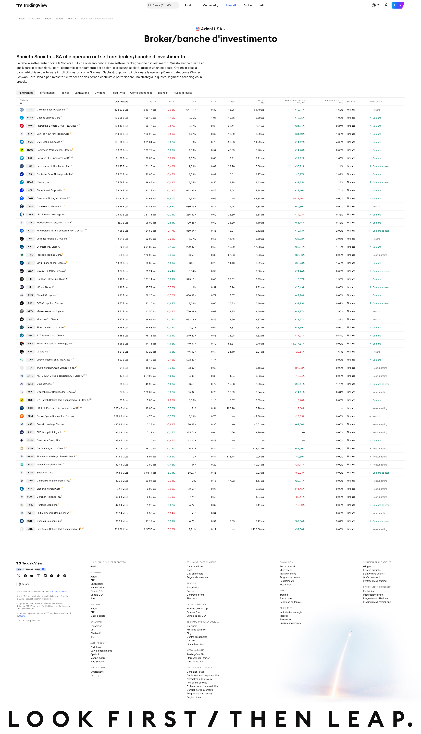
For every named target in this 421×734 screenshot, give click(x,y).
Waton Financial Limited (49, 464)
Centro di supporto (197, 636)
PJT (30, 335)
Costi (189, 570)
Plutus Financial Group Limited (53, 512)
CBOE (30, 206)
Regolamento (287, 580)
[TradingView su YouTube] (32, 576)
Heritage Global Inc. (47, 504)
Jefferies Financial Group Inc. (52, 238)
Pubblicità (368, 591)
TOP (30, 367)
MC (30, 319)
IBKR (30, 125)
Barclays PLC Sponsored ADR (53, 158)
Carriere (191, 640)
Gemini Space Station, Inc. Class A (55, 416)
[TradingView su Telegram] (51, 576)
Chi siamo (192, 626)
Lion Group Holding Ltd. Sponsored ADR (58, 529)
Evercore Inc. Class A (48, 246)
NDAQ (30, 182)
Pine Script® (97, 661)
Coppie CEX (96, 591)
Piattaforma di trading (375, 580)
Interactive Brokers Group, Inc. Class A (57, 125)
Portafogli (95, 647)
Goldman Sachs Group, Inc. (51, 109)
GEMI (30, 416)
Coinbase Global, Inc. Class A (52, 198)
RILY (30, 432)
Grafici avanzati (371, 577)
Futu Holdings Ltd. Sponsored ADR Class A (60, 230)
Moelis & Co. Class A (48, 319)
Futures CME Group (197, 608)
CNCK (30, 440)
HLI (30, 279)
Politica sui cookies (197, 682)
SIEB (30, 488)
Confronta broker (196, 594)
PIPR (30, 327)
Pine (92, 598)
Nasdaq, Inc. (44, 182)
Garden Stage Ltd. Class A (51, 448)
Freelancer (285, 619)
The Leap (192, 598)
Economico (96, 626)
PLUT (30, 513)
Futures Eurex (194, 612)
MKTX (30, 311)
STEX (30, 472)
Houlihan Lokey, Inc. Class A (52, 279)
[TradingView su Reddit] (64, 576)
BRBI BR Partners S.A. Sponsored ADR (57, 408)
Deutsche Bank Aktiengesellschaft (55, 174)
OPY (30, 392)
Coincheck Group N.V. (49, 440)
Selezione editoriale (290, 602)
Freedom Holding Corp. (49, 254)
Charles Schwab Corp (48, 117)
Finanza (351, 109)
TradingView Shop (196, 654)
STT (30, 190)
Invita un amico (288, 573)
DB (30, 174)
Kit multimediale (195, 644)
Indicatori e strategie (291, 612)
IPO (92, 636)
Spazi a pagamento (290, 623)
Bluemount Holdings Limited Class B (56, 456)
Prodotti (190, 5)
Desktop (94, 675)
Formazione (286, 598)
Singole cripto (97, 587)
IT (378, 5)
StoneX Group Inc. (46, 295)
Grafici (93, 566)
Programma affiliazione (375, 598)
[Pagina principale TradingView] (32, 5)
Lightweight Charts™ (374, 573)
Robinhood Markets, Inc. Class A (54, 149)
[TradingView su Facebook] (25, 576)
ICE (30, 166)
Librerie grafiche (372, 570)
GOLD (30, 384)
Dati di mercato (195, 573)
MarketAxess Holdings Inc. (51, 311)
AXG (30, 424)
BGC (30, 303)
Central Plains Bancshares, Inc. (53, 480)
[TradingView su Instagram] (38, 576)
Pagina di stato (195, 697)
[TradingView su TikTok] (58, 576)
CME (30, 142)
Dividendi (95, 633)
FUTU (30, 230)
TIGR (30, 400)
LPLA (30, 214)
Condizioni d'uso (195, 671)
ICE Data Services (58, 591)
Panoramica (193, 587)
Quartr (22, 616)
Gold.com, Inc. (44, 383)
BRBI (30, 408)
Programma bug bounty (199, 693)
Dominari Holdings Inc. (49, 496)
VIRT (30, 263)
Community (210, 5)
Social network (288, 566)
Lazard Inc (42, 351)
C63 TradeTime (195, 661)
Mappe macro (97, 657)
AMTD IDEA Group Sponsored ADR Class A (60, 375)
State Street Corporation (50, 190)
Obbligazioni (97, 583)
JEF (30, 238)
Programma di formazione (377, 602)
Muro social (286, 570)
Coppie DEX (96, 594)
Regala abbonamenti (198, 577)
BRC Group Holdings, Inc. (50, 432)
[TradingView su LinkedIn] (45, 576)
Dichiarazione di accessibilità (202, 686)
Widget (367, 566)
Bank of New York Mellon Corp (53, 133)
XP (30, 287)
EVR (30, 246)
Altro (263, 5)
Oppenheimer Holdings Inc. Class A (56, 391)
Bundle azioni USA (196, 615)
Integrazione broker (373, 594)
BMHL (30, 456)
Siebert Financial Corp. (49, 488)
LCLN (30, 359)
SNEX (30, 295)
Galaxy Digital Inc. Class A (51, 270)
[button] (197, 5)
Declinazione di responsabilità (203, 675)
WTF (30, 464)
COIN (30, 198)
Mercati (231, 5)
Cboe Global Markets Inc (50, 206)
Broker (248, 5)
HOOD (30, 150)
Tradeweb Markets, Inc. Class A (54, 222)
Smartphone (97, 671)
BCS (30, 158)
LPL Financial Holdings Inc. (51, 214)
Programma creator (290, 577)
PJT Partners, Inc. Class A (50, 335)
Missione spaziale (196, 629)
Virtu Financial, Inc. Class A (51, 262)
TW (30, 222)
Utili (92, 629)
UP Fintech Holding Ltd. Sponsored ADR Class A (62, 400)
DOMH (30, 496)
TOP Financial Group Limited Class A (56, 367)
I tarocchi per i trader (198, 657)
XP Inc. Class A (45, 287)
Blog (189, 633)
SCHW (30, 117)
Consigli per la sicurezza (200, 689)
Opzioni (94, 654)
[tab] (25, 92)
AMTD (30, 375)
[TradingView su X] (18, 576)
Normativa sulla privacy (199, 679)
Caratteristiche (195, 566)
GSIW (30, 448)
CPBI (30, 480)
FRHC (30, 255)
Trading (284, 594)
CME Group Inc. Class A (49, 141)
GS (30, 109)
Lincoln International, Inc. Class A (54, 359)
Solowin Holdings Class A (50, 424)
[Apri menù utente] (386, 5)
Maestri (284, 615)
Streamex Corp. (45, 472)
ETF (92, 580)
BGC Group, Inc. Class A (50, 303)
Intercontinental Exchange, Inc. (53, 166)
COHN (30, 521)
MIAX (30, 343)
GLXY (30, 271)
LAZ (30, 351)
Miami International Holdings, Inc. (54, 343)
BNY (30, 134)
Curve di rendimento (101, 650)
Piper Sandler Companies (50, 327)
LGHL (30, 529)
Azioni (93, 576)
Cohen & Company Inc (49, 521)
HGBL (30, 505)
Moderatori (285, 584)
